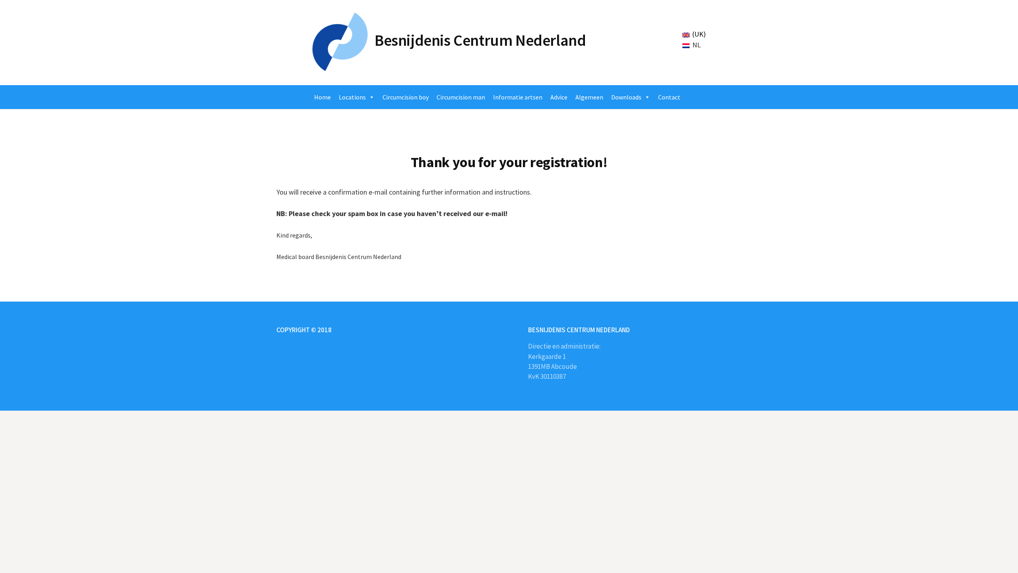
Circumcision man (461, 97)
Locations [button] (352, 97)
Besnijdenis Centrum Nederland (480, 40)
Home (322, 97)
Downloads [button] (626, 97)
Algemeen (589, 97)
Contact (669, 97)
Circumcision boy (406, 97)
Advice (558, 97)
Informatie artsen (517, 97)
